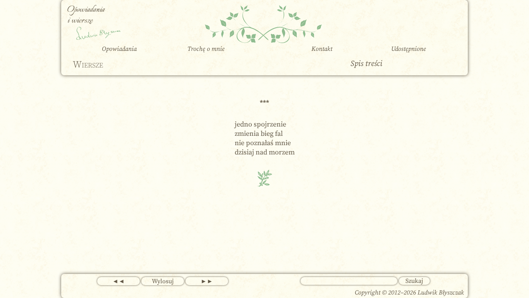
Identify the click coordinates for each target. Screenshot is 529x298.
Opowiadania (119, 49)
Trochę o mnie (206, 49)
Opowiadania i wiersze (86, 15)
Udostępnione (408, 49)
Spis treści (366, 64)
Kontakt (321, 49)
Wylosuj (162, 281)
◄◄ (118, 281)
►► (207, 281)
